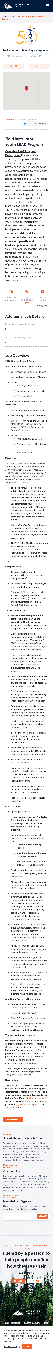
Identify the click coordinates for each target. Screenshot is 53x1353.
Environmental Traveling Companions (26, 50)
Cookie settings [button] (12, 1346)
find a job (18, 1281)
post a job (34, 1281)
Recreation (10, 300)
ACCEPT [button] (26, 1346)
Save (15, 66)
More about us (10, 1165)
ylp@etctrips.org (35, 1098)
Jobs (11, 16)
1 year (27, 302)
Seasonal (9, 119)
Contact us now (11, 1195)
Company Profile (12, 1119)
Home (4, 16)
